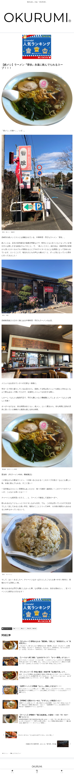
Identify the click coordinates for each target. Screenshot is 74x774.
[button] (68, 400)
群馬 (30, 628)
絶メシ (24, 628)
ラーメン (17, 628)
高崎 (35, 628)
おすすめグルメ (7, 628)
